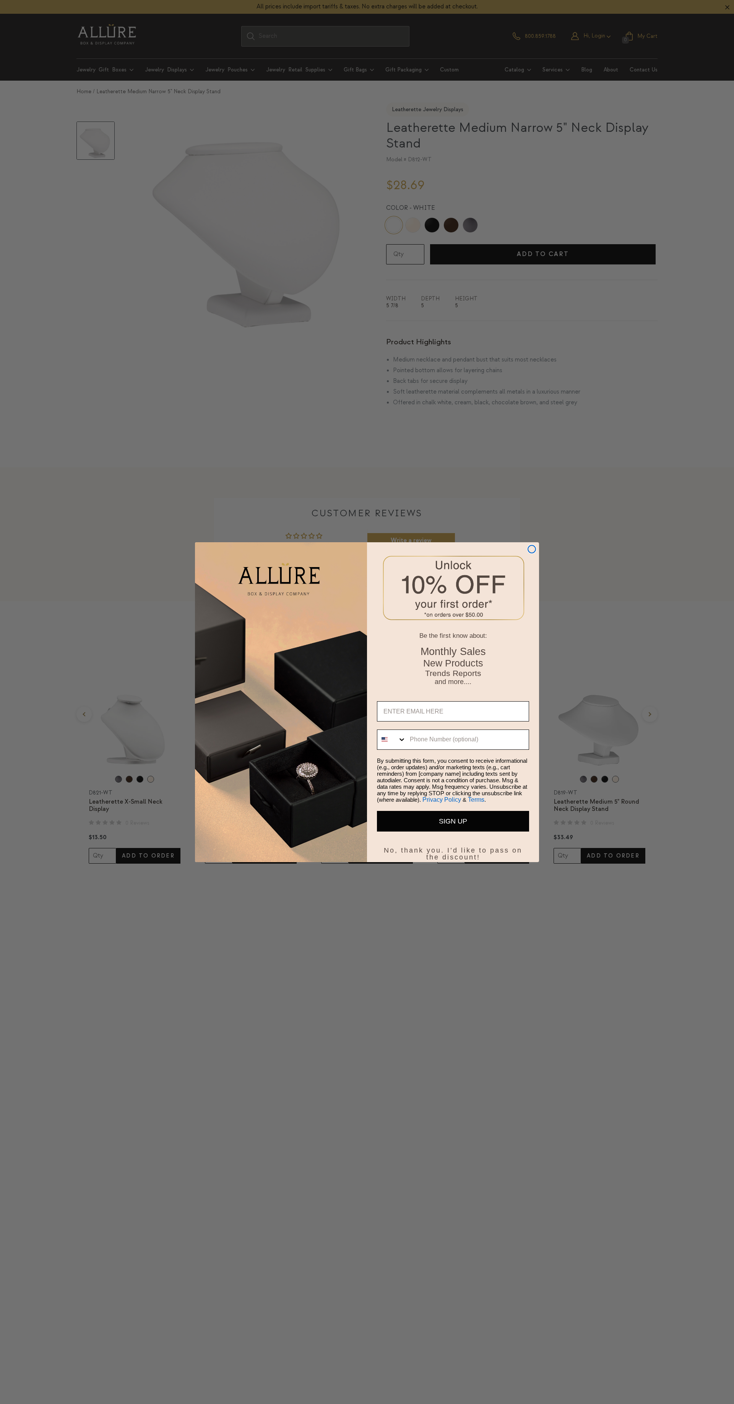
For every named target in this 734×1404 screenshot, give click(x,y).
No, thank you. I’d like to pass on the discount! (453, 849)
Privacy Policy (441, 799)
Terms (476, 799)
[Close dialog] (532, 549)
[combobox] (391, 739)
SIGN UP (453, 821)
